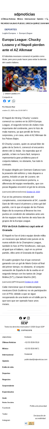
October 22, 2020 (33, 192)
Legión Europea (9, 33)
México (20, 19)
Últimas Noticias (9, 19)
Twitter (5, 414)
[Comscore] (24, 330)
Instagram (6, 420)
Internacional (30, 19)
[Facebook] (4, 101)
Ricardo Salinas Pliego (12, 23)
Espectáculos (8, 392)
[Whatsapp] (13, 101)
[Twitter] (9, 101)
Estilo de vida (7, 367)
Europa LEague (25, 33)
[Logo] (24, 14)
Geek (4, 398)
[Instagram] (28, 318)
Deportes (6, 373)
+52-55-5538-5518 (31, 342)
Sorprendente (8, 386)
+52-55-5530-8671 (31, 349)
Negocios (6, 380)
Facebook (6, 408)
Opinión (40, 19)
